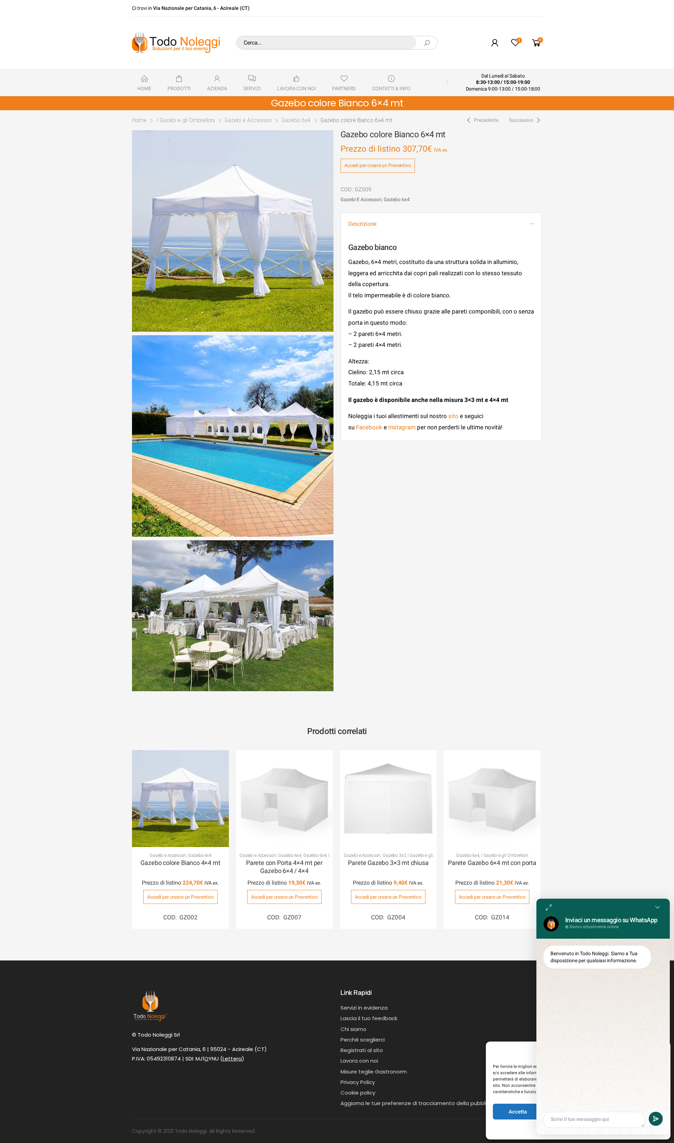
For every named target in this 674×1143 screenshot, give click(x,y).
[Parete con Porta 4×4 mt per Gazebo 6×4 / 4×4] (284, 798)
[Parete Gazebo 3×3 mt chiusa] (388, 798)
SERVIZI (251, 88)
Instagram (402, 427)
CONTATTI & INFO (391, 88)
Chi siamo (353, 1029)
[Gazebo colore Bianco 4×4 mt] (180, 798)
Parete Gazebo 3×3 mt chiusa (388, 862)
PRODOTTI (179, 88)
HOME (144, 88)
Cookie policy (358, 1092)
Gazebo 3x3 (394, 855)
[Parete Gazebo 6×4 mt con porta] (492, 798)
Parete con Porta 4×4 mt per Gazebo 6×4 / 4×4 (284, 866)
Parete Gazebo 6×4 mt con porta (492, 862)
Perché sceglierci (363, 1039)
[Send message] (656, 1119)
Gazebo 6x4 (296, 120)
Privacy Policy (358, 1082)
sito (453, 415)
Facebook (368, 427)
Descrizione (362, 223)
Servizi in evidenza (364, 1007)
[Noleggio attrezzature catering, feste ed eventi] (176, 42)
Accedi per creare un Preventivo (377, 165)
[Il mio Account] (494, 42)
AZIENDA (217, 88)
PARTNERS (344, 88)
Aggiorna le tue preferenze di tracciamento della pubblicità (418, 1103)
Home (139, 120)
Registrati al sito (362, 1050)
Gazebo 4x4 (199, 855)
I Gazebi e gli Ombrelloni (186, 120)
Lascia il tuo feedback (369, 1018)
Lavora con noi (359, 1060)
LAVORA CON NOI (296, 88)
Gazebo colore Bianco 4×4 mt (180, 862)
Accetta (518, 1112)
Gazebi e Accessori (248, 120)
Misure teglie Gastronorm (374, 1071)
